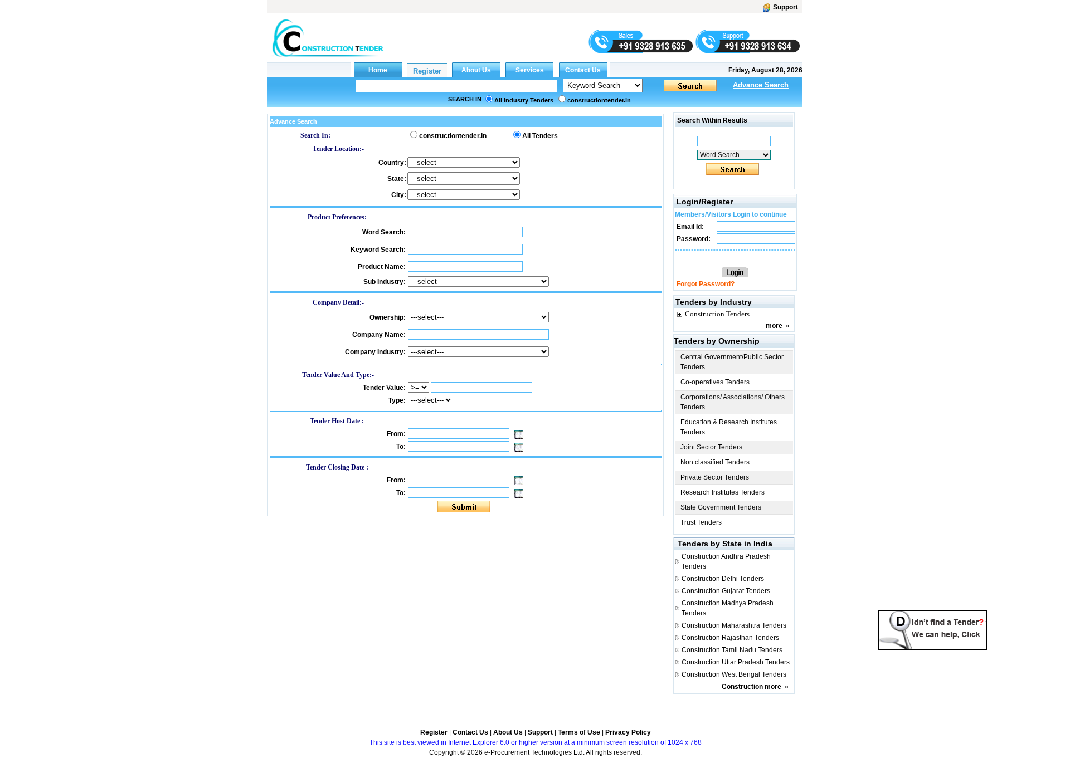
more (774, 326)
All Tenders (540, 136)
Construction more (751, 687)
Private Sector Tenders (714, 477)
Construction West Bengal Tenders (734, 674)
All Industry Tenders (523, 100)
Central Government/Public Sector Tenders (732, 362)
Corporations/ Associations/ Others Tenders (732, 402)
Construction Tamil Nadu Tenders (732, 650)
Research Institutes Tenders (722, 492)
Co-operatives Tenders (715, 382)
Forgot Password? (706, 284)
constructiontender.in (599, 100)
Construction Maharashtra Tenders (734, 625)
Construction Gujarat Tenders (726, 591)
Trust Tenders (701, 522)
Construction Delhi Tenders (723, 579)
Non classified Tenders (715, 462)
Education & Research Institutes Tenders (728, 427)
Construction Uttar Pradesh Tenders (736, 662)
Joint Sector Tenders (711, 447)
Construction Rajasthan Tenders (730, 638)
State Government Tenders (720, 507)
